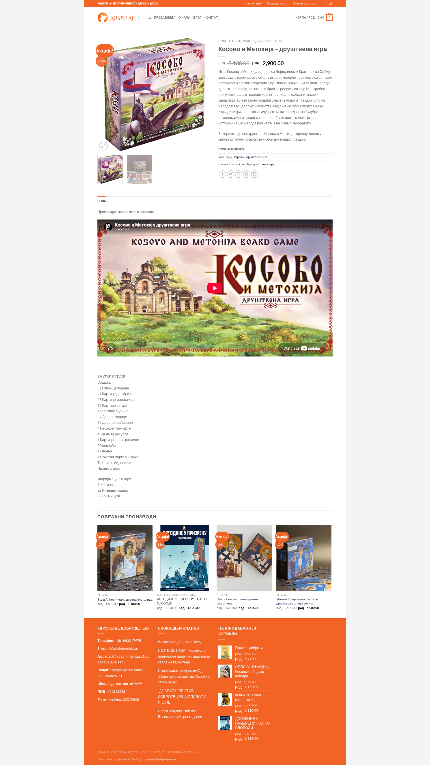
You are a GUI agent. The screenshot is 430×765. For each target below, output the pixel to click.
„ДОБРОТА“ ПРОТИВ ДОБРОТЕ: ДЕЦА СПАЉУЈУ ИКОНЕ (182, 696)
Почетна (225, 41)
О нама (184, 17)
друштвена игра (263, 164)
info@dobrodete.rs (123, 648)
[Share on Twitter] (230, 174)
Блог (197, 17)
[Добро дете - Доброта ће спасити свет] (118, 17)
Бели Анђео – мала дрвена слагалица (125, 599)
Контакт (211, 17)
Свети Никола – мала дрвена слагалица (238, 601)
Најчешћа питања (304, 3)
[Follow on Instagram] (330, 3)
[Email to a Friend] (238, 174)
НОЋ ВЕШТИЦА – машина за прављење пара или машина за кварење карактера (184, 656)
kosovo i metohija (240, 164)
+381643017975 (128, 640)
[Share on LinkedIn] (254, 174)
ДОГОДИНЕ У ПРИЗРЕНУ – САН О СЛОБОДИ (182, 601)
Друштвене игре (269, 41)
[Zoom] (103, 146)
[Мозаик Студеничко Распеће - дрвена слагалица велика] (304, 558)
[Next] (204, 94)
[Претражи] (149, 17)
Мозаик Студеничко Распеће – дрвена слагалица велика (298, 601)
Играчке (244, 41)
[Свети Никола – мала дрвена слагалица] (244, 558)
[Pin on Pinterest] (246, 174)
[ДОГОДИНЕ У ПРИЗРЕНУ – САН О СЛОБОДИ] (184, 558)
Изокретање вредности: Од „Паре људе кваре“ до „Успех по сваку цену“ (184, 676)
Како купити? (253, 3)
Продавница (164, 17)
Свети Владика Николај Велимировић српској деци (180, 714)
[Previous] (105, 94)
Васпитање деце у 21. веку (179, 642)
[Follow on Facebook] (326, 3)
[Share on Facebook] (222, 174)
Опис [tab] (101, 201)
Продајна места (277, 3)
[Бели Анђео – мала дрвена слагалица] (125, 558)
